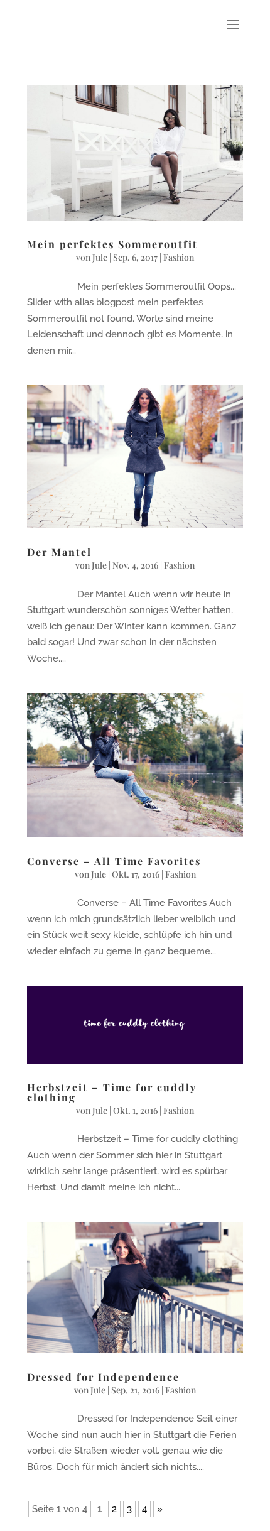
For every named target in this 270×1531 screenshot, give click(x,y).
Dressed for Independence (103, 1376)
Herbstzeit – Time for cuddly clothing (112, 1092)
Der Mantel (59, 551)
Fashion (178, 257)
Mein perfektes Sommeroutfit (112, 244)
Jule (99, 257)
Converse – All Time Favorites (114, 861)
